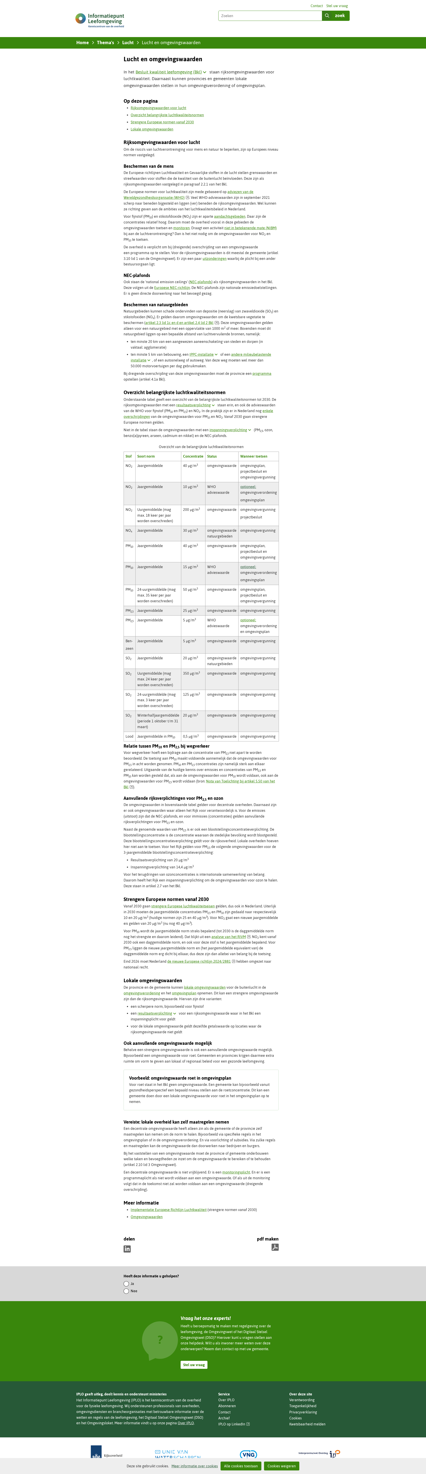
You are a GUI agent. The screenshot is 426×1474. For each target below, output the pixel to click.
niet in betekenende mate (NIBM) (250, 228)
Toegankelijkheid (302, 1406)
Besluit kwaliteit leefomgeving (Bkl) (172, 71)
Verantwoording (302, 1400)
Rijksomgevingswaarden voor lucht (158, 108)
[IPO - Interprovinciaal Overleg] (319, 1455)
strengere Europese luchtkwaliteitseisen (183, 906)
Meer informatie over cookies (195, 1466)
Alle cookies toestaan (241, 1466)
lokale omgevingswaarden (205, 987)
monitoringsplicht (236, 1172)
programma (261, 373)
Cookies (295, 1418)
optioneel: (248, 487)
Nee (134, 1291)
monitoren (181, 228)
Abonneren (227, 1406)
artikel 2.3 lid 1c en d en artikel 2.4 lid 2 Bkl (181, 323)
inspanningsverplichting (231, 430)
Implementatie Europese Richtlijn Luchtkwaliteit (169, 1210)
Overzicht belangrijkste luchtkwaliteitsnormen (167, 115)
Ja (132, 1284)
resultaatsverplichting (196, 405)
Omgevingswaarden (147, 1217)
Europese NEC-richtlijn (172, 288)
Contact (317, 6)
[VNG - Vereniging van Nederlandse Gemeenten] (248, 1455)
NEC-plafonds (200, 282)
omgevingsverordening (142, 993)
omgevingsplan (184, 993)
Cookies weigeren (282, 1466)
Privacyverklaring (303, 1412)
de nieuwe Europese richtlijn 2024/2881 (201, 961)
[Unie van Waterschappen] (177, 1455)
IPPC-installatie (204, 354)
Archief (224, 1418)
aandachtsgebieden (229, 216)
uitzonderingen (215, 259)
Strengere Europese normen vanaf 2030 (162, 122)
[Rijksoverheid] (106, 1455)
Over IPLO (186, 1423)
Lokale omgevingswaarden (152, 129)
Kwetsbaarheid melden (307, 1424)
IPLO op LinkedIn (234, 1424)
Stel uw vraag (337, 6)
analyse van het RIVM (230, 937)
